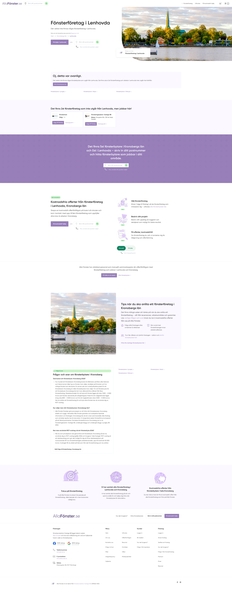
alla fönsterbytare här (158, 207)
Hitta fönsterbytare (124, 275)
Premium (160, 556)
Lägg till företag (58, 122)
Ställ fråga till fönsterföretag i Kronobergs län (68, 449)
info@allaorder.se (62, 558)
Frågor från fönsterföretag (166, 552)
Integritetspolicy (110, 556)
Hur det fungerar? (122, 516)
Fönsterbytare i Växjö (90, 91)
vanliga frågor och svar (133, 318)
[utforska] (122, 203)
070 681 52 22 (61, 552)
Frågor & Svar (109, 547)
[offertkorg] (122, 235)
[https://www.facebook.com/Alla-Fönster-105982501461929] (177, 582)
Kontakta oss (109, 542)
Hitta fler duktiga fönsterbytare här (132, 343)
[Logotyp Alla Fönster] (66, 516)
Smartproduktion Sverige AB (82, 583)
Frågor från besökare (143, 547)
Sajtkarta (108, 561)
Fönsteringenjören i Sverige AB (101, 114)
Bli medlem (140, 537)
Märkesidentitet (126, 556)
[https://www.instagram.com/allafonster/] (180, 582)
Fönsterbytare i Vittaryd (123, 91)
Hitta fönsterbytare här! (60, 84)
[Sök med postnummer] (46, 3)
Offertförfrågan (126, 537)
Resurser (160, 566)
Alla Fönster (57, 535)
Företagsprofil (69, 122)
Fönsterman (63, 114)
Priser (159, 561)
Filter (106, 552)
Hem (106, 533)
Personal (124, 542)
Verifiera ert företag (164, 542)
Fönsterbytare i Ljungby (58, 91)
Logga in (139, 533)
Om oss (107, 537)
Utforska (197, 3)
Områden (125, 547)
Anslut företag (162, 537)
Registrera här (75, 33)
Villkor (123, 552)
